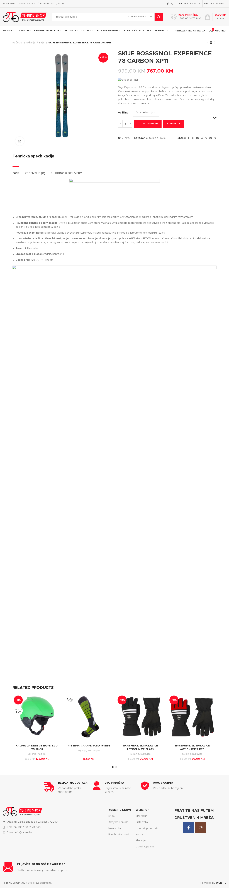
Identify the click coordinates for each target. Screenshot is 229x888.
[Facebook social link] (168, 3)
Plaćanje (141, 840)
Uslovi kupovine (145, 846)
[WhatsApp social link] (206, 138)
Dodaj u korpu (148, 124)
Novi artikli (114, 828)
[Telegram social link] (210, 138)
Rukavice (145, 754)
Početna (18, 42)
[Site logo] (25, 17)
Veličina (123, 113)
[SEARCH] (159, 17)
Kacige (42, 754)
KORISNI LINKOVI (119, 810)
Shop (111, 816)
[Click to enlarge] (19, 141)
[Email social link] (197, 138)
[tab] (16, 171)
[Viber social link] (215, 138)
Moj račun (141, 816)
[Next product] (214, 42)
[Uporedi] (214, 118)
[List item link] (53, 827)
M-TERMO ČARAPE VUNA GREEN (88, 745)
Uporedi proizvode (147, 828)
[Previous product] (207, 42)
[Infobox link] (186, 17)
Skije (42, 42)
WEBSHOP (142, 810)
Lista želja (142, 822)
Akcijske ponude (118, 822)
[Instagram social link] (172, 3)
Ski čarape (93, 750)
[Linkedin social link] (202, 138)
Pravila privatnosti (119, 834)
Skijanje (31, 42)
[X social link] (192, 138)
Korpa (139, 834)
